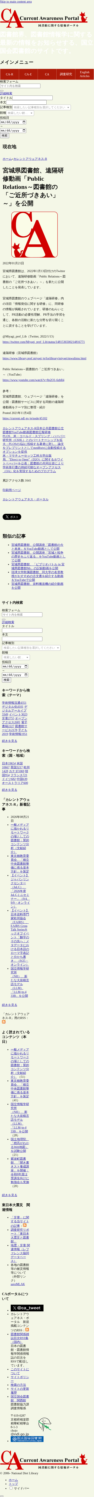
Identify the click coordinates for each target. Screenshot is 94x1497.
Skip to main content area (16, 1)
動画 (26, 432)
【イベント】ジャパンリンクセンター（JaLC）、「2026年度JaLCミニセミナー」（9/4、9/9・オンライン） (20, 891)
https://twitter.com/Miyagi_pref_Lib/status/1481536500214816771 (44, 342)
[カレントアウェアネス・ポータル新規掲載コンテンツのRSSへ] (27, 1330)
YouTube (17, 432)
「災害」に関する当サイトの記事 (20, 1222)
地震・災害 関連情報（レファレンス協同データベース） (20, 1253)
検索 (4, 135)
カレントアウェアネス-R (19, 428)
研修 (48, 432)
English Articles (84, 74)
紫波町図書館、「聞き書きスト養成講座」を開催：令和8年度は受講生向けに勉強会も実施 (20, 1170)
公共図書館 (50, 428)
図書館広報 (37, 432)
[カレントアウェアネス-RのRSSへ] (3, 1022)
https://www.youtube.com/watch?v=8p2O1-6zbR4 (33, 380)
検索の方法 (18, 1385)
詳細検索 (6, 93)
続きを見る (9, 741)
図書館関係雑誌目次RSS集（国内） (20, 1338)
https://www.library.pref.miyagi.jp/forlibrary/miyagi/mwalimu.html (44, 358)
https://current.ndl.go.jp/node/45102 (25, 418)
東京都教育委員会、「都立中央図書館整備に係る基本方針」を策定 (20, 863)
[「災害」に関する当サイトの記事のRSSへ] (24, 1226)
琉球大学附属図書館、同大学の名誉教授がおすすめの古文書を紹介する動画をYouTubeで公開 (37, 576)
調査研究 (66, 74)
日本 (39, 428)
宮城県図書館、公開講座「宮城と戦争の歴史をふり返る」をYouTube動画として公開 (38, 556)
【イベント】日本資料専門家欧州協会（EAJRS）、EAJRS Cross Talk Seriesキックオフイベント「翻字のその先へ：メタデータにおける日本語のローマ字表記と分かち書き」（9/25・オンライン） (20, 937)
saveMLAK (18, 1284)
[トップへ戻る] (1, 1496)
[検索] (1, 90)
